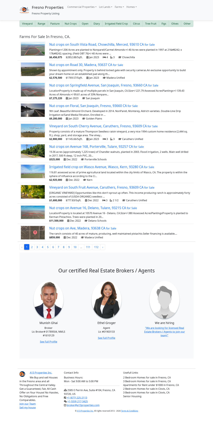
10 (75, 247)
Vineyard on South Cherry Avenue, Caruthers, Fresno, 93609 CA (103, 126)
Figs (164, 23)
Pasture (55, 23)
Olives (175, 23)
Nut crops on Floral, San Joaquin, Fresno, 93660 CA (93, 106)
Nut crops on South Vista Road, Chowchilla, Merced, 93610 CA (102, 44)
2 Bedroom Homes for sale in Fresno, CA (147, 377)
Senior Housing (132, 396)
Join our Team (27, 403)
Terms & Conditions (129, 411)
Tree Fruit (150, 23)
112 (96, 247)
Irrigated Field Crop (116, 23)
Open (85, 23)
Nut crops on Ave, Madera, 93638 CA (82, 228)
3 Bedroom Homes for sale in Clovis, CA (146, 392)
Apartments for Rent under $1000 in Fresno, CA (151, 385)
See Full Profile (48, 341)
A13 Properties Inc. (85, 411)
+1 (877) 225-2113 (77, 397)
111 (88, 247)
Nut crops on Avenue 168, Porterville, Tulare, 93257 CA (96, 146)
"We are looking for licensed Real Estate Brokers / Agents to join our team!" (164, 331)
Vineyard (27, 23)
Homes (130, 7)
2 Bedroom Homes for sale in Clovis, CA (146, 388)
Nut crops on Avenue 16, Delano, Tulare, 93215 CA (93, 208)
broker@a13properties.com (83, 405)
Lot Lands (104, 7)
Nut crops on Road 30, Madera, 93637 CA (86, 65)
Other (187, 23)
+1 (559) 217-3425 (77, 401)
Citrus (136, 23)
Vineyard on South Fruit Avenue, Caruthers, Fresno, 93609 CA (101, 187)
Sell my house (27, 407)
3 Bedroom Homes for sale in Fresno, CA (147, 381)
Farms (118, 7)
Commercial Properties (81, 7)
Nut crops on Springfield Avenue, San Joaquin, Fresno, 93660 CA (103, 85)
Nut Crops (71, 23)
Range (41, 23)
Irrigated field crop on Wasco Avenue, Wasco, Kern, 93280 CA (101, 167)
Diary (97, 23)
